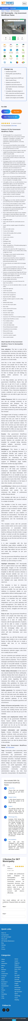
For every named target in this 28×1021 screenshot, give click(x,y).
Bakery (3, 965)
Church (3, 971)
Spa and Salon (18, 991)
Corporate (3, 975)
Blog (2, 943)
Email (4, 913)
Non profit (17, 975)
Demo (6, 111)
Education (3, 984)
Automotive (4, 963)
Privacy (3, 949)
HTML (2, 998)
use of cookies (23, 1018)
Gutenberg (4, 994)
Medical (16, 965)
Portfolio (17, 985)
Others (3, 959)
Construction (4, 973)
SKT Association (10, 747)
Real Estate (17, 987)
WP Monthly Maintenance (7, 941)
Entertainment (4, 986)
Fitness (3, 990)
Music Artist (18, 969)
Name (4, 906)
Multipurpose (18, 967)
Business (3, 969)
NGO (16, 973)
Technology (17, 995)
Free (2, 992)
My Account (13, 8)
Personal (17, 979)
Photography (18, 981)
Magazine (17, 963)
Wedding (17, 999)
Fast (2, 988)
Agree (14, 1020)
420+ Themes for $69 (10, 117)
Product (8, 11)
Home (2, 11)
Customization (5, 935)
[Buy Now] (16, 112)
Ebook (3, 979)
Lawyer (16, 961)
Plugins (16, 983)
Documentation (5, 8)
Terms (2, 947)
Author (3, 961)
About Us (3, 932)
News (16, 971)
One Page (17, 977)
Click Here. (9, 125)
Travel (16, 997)
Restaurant (17, 989)
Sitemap (3, 945)
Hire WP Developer (6, 937)
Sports (16, 993)
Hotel (2, 996)
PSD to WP (4, 939)
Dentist (3, 977)
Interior (16, 959)
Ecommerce (4, 981)
